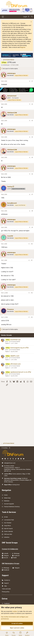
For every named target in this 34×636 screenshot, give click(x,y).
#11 (32, 260)
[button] (10, 448)
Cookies (5, 448)
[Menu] (3, 17)
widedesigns (6, 65)
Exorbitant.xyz (15, 340)
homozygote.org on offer (19, 348)
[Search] (31, 16)
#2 (32, 104)
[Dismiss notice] (31, 22)
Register (22, 47)
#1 (32, 81)
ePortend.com (15, 364)
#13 (32, 317)
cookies (14, 611)
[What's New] (29, 16)
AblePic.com (14, 356)
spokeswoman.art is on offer (20, 372)
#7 (32, 194)
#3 (32, 120)
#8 (32, 211)
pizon (6, 341)
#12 (32, 292)
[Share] (29, 81)
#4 (32, 137)
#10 (32, 244)
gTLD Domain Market (14, 341)
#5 (32, 157)
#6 (32, 174)
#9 (32, 227)
